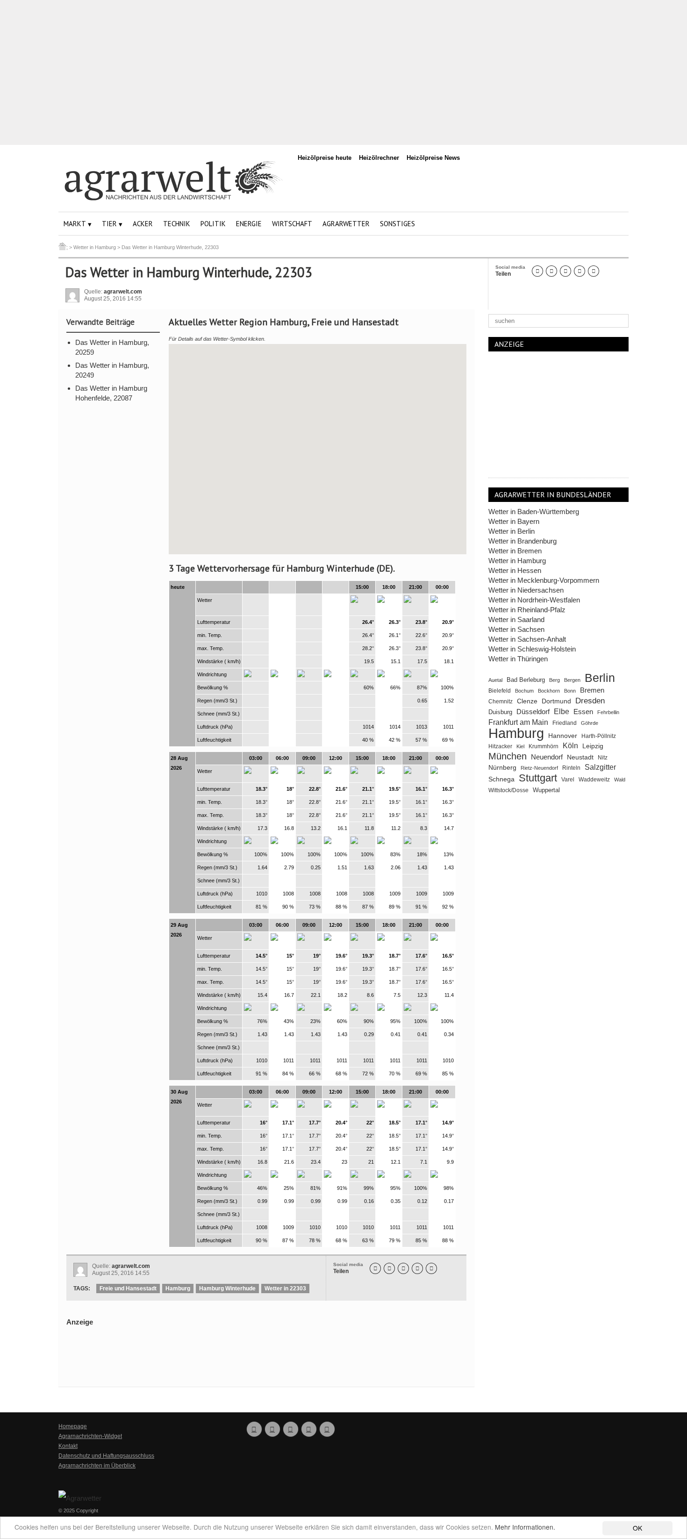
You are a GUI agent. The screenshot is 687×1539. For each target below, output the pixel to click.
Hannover (562, 735)
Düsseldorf (533, 712)
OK (637, 1527)
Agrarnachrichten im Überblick (97, 1465)
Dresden (590, 700)
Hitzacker (500, 746)
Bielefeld (499, 690)
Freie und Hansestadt (128, 1288)
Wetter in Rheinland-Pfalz (526, 610)
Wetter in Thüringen (518, 659)
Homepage (72, 1426)
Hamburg (177, 1288)
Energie (249, 223)
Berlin (600, 678)
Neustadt (580, 757)
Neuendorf (547, 757)
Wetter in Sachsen (516, 629)
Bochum (524, 691)
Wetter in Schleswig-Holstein (532, 649)
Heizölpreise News (433, 157)
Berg (554, 680)
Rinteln (571, 768)
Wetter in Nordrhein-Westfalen (534, 600)
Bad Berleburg (526, 680)
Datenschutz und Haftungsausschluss (106, 1456)
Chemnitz (500, 701)
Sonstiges (397, 223)
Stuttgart (538, 778)
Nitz (603, 757)
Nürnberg (502, 767)
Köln (570, 745)
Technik (176, 223)
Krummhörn (543, 746)
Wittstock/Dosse (508, 790)
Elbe (561, 711)
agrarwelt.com (123, 291)
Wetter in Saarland (516, 619)
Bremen (592, 690)
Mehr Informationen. (525, 1527)
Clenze (527, 701)
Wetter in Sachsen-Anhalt (527, 639)
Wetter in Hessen (514, 570)
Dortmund (556, 701)
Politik (213, 223)
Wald (619, 779)
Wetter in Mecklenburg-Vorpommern (543, 580)
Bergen (572, 680)
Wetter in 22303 (285, 1288)
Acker (143, 223)
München (507, 756)
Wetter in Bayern (513, 521)
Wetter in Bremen (515, 551)
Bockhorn (549, 691)
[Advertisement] (343, 72)
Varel (567, 779)
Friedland (564, 723)
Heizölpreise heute (324, 157)
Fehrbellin (608, 712)
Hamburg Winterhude (227, 1288)
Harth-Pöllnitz (598, 736)
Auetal (495, 680)
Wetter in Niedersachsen (526, 590)
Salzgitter (600, 767)
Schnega (501, 779)
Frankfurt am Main (518, 722)
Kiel (520, 746)
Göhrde (589, 723)
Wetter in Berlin (511, 531)
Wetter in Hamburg (517, 561)
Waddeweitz (594, 779)
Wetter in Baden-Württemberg (533, 511)
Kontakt (68, 1446)
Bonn (570, 691)
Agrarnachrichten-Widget (90, 1436)
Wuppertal (546, 790)
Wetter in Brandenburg (522, 541)
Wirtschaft (292, 223)
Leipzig (592, 746)
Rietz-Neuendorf (539, 768)
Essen (583, 712)
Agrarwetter (346, 223)
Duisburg (500, 712)
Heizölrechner (379, 157)
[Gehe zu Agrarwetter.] (62, 247)
